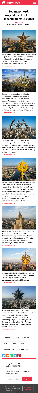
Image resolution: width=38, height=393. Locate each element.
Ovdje (13, 388)
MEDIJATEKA (9, 349)
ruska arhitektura (22, 338)
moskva (7, 338)
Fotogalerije (23, 349)
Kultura (19, 22)
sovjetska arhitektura (14, 344)
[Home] (3, 2)
